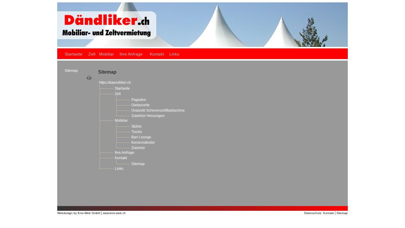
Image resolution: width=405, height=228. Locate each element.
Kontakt (121, 158)
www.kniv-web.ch (114, 213)
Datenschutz (313, 213)
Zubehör (138, 148)
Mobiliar (121, 120)
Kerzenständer (143, 142)
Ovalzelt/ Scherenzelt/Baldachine (158, 110)
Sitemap (138, 164)
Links (119, 169)
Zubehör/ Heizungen (148, 116)
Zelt (118, 94)
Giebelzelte (140, 105)
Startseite (122, 88)
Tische (136, 132)
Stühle (136, 126)
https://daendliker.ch (115, 82)
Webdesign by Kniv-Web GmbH (78, 213)
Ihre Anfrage (124, 153)
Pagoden (138, 100)
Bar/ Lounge (141, 137)
